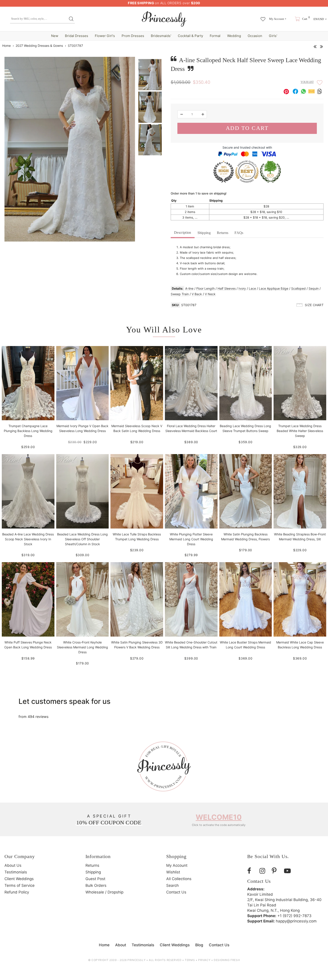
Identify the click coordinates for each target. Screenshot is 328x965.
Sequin (314, 288)
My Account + (277, 18)
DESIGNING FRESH (227, 960)
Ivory (242, 288)
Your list (307, 82)
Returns (222, 233)
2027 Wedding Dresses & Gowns (39, 45)
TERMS (190, 960)
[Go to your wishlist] (263, 17)
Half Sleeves (227, 288)
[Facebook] (251, 871)
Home (6, 45)
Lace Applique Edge (273, 288)
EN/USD (318, 19)
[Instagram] (263, 871)
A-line (189, 288)
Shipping (204, 233)
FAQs (239, 233)
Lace (252, 288)
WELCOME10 (219, 817)
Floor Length (205, 288)
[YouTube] (288, 871)
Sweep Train (180, 294)
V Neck (210, 294)
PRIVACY (204, 960)
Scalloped (298, 288)
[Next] (321, 45)
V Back (197, 294)
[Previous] (315, 45)
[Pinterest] (276, 871)
